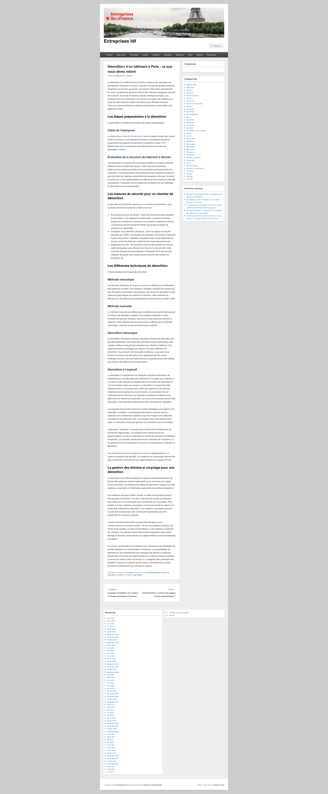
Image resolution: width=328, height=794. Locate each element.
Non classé (190, 149)
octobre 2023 (112, 699)
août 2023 (110, 704)
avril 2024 (110, 685)
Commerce (190, 111)
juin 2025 (110, 648)
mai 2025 (110, 650)
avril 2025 (110, 653)
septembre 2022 (113, 731)
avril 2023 (110, 715)
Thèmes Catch (219, 785)
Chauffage (190, 109)
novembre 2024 (112, 666)
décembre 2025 (112, 634)
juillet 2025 (111, 645)
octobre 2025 (112, 639)
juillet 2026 (111, 621)
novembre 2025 (112, 637)
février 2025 (111, 658)
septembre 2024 (113, 672)
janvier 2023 (111, 720)
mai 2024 (110, 683)
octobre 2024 (112, 669)
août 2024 (110, 675)
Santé (188, 163)
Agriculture (190, 87)
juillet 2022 (111, 737)
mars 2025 (111, 656)
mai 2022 (110, 742)
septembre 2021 (113, 764)
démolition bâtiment (153, 572)
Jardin (188, 133)
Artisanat (189, 93)
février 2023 (111, 718)
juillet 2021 (111, 769)
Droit (190, 55)
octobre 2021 (112, 761)
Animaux (189, 90)
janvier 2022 (111, 753)
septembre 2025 (113, 642)
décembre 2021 (112, 755)
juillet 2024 (111, 677)
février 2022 (111, 750)
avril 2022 (110, 745)
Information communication (196, 130)
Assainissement (192, 95)
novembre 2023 (112, 696)
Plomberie (190, 154)
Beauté (199, 55)
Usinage (189, 176)
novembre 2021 (112, 758)
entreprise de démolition (132, 136)
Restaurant (190, 160)
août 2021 (110, 766)
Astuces (189, 98)
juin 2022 (110, 739)
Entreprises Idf (120, 40)
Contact (172, 615)
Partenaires (211, 55)
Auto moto (121, 55)
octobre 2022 (112, 728)
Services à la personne (194, 168)
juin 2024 (110, 680)
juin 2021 (110, 772)
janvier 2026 (111, 631)
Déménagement (192, 114)
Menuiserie (190, 144)
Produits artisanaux (193, 157)
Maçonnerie (190, 138)
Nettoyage (190, 146)
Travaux (109, 55)
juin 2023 (110, 710)
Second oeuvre (192, 165)
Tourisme (168, 55)
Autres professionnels (194, 103)
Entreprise (190, 122)
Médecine (180, 55)
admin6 (129, 76)
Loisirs (145, 55)
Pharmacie (190, 152)
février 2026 (111, 629)
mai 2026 (110, 626)
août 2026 (110, 618)
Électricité (190, 120)
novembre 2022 (112, 726)
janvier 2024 (111, 691)
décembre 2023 (112, 693)
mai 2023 (110, 712)
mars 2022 (111, 747)
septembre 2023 (113, 702)
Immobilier (134, 55)
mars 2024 (111, 688)
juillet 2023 (111, 707)
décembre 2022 (112, 723)
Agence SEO (191, 84)
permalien (138, 575)
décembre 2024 (112, 664)
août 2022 (110, 734)
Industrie (156, 55)
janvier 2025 (111, 661)
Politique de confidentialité (178, 612)
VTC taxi (189, 179)
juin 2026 (110, 623)
